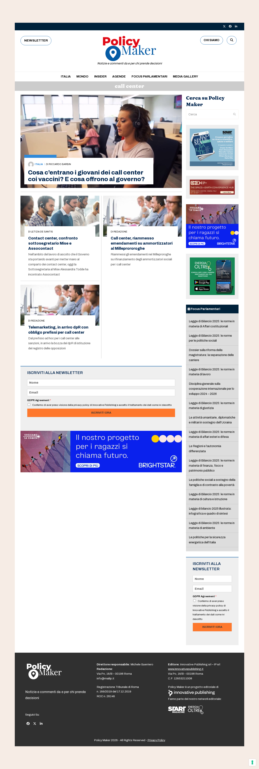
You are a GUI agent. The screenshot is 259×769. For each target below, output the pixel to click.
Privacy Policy (156, 740)
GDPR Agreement (39, 400)
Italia (39, 164)
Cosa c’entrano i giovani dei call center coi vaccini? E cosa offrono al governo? (86, 175)
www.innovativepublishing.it (185, 668)
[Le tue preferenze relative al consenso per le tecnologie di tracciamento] (252, 762)
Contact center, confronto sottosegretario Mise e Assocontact (53, 243)
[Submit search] (234, 114)
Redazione (120, 231)
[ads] (101, 471)
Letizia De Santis (42, 231)
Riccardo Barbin (60, 164)
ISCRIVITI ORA (101, 412)
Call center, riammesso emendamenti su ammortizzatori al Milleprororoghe (142, 243)
